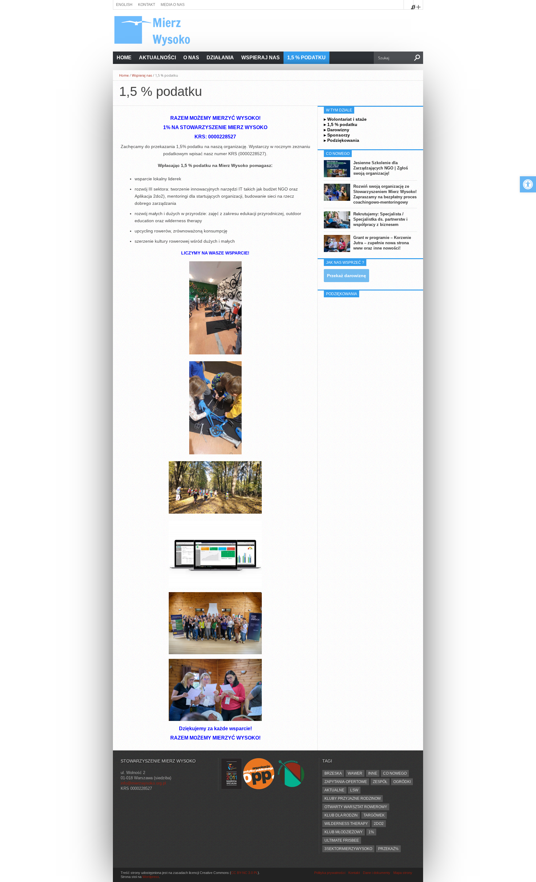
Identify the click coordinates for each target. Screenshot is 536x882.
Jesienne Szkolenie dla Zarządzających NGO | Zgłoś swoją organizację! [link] (380, 168)
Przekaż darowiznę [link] (346, 275)
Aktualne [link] (334, 790)
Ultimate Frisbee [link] (341, 840)
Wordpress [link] (150, 877)
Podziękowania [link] (343, 140)
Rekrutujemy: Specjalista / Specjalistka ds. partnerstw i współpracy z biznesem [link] (380, 219)
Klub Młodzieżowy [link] (343, 832)
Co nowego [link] (395, 773)
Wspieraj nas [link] (260, 57)
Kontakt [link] (146, 4)
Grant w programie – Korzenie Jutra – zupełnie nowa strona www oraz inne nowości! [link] (382, 242)
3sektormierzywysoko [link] (348, 849)
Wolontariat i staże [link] (347, 119)
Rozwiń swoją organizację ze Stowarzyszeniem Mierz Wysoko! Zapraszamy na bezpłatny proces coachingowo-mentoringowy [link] (385, 194)
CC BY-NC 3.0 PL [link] (244, 873)
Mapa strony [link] (402, 873)
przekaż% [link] (388, 849)
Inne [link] (372, 773)
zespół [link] (380, 782)
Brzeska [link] (333, 773)
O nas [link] (191, 57)
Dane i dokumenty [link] (376, 873)
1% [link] (371, 832)
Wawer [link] (355, 773)
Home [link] (124, 57)
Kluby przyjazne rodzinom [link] (352, 798)
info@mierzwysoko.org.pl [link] (143, 783)
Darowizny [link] (338, 129)
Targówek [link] (374, 815)
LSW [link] (354, 790)
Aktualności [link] (157, 57)
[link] (528, 184)
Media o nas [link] (173, 4)
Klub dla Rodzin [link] (341, 815)
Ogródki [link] (402, 782)
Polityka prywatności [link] (329, 873)
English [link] (124, 4)
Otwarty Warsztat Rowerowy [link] (355, 807)
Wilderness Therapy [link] (346, 823)
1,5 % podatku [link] (306, 57)
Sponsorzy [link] (338, 135)
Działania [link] (220, 57)
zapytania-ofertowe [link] (345, 782)
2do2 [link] (379, 823)
